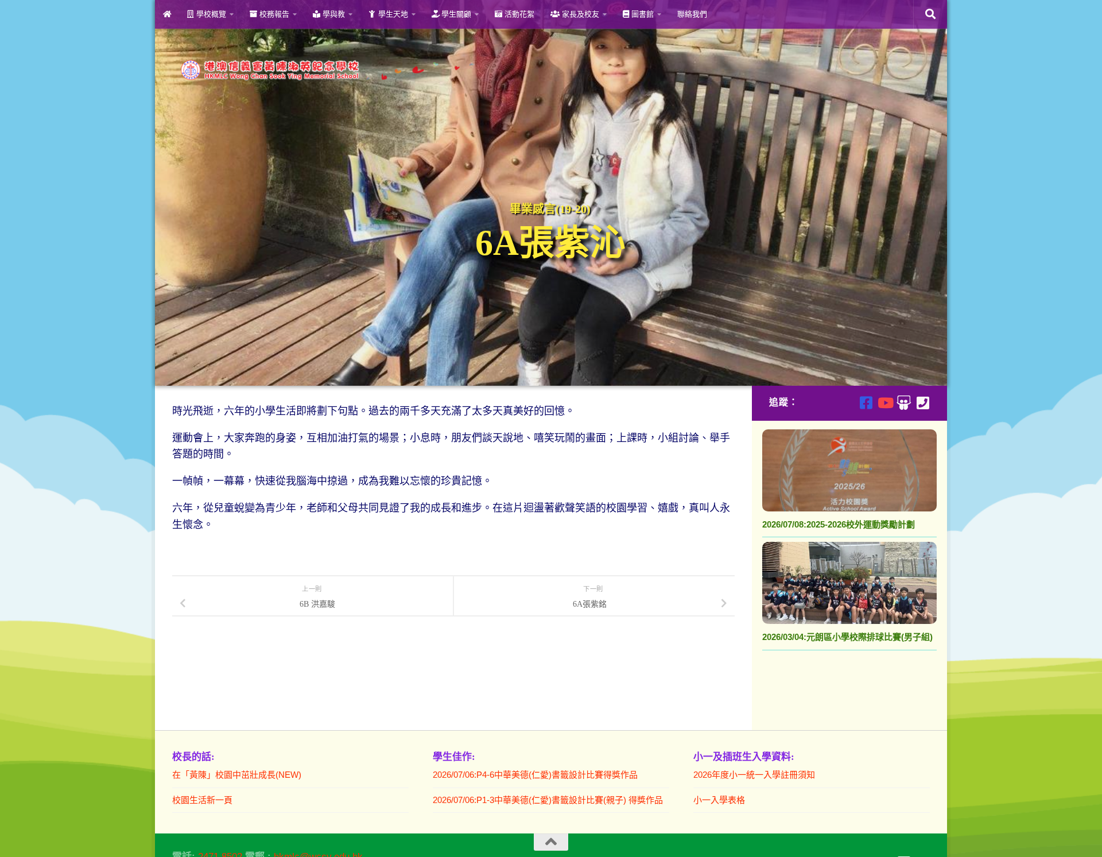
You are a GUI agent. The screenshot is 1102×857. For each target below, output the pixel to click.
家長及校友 (579, 14)
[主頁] (167, 14)
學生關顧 (455, 14)
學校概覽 (210, 14)
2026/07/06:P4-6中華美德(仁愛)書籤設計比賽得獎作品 (535, 775)
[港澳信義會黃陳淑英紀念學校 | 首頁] (325, 70)
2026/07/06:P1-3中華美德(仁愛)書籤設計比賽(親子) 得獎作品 (548, 800)
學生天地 (392, 14)
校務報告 (273, 14)
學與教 (332, 14)
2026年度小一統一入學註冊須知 (754, 775)
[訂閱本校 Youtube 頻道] (885, 402)
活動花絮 (518, 14)
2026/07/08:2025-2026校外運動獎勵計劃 (838, 524)
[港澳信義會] (904, 402)
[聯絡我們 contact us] (922, 402)
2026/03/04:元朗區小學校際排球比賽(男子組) (847, 637)
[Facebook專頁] (866, 402)
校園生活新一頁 (202, 800)
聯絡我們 (692, 14)
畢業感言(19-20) (550, 209)
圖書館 (641, 14)
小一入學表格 (719, 800)
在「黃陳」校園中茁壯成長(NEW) (236, 775)
